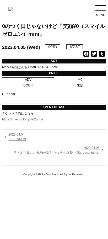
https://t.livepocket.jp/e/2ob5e (22, 119)
